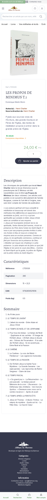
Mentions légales (24, 485)
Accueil (5, 24)
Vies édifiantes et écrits (28, 24)
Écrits (44, 24)
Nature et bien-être (24, 473)
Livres (13, 24)
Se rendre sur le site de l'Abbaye (12, 1)
